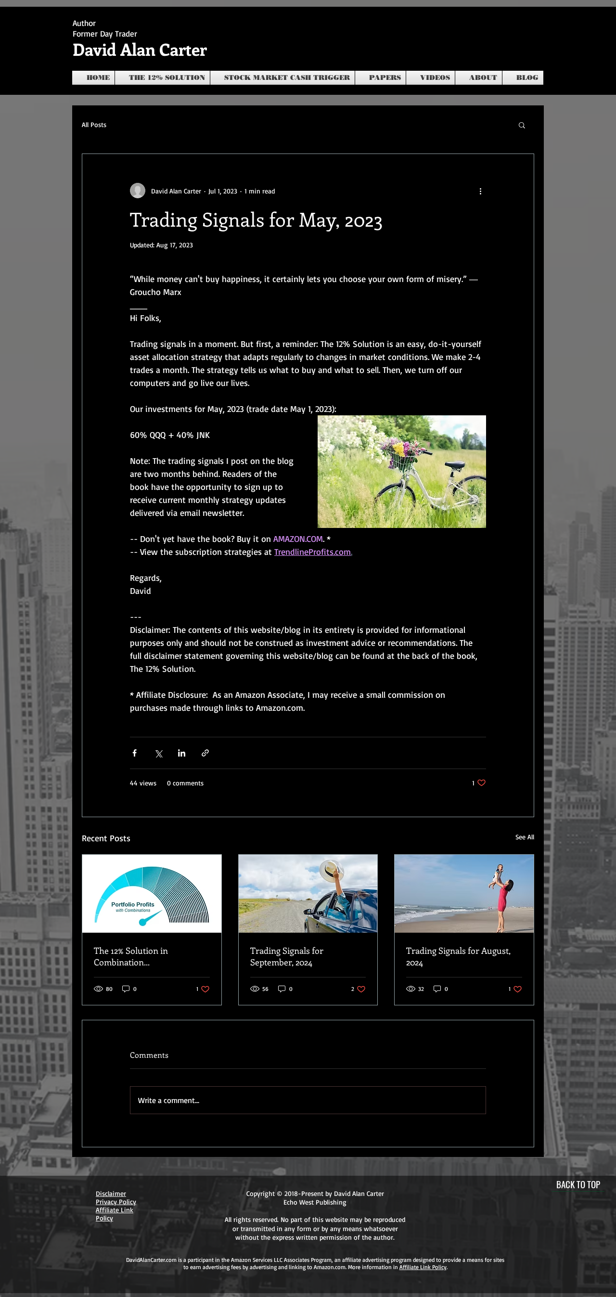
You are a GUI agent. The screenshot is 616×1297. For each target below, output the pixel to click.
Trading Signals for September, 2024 (286, 956)
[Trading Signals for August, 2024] (464, 894)
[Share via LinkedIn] (181, 753)
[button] (521, 124)
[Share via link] (205, 753)
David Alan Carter (140, 49)
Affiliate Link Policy (423, 1267)
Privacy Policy (116, 1201)
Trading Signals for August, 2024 (458, 956)
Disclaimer (111, 1193)
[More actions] (480, 190)
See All (524, 837)
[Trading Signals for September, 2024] (308, 894)
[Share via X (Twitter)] (158, 753)
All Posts (94, 124)
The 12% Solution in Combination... (131, 956)
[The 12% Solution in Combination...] (151, 894)
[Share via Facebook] (134, 753)
